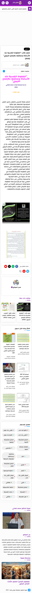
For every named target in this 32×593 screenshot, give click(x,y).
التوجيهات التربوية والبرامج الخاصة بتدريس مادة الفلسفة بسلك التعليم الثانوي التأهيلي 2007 (9, 349)
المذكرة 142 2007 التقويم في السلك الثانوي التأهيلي (24, 376)
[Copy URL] (20, 271)
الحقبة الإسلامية (8, 470)
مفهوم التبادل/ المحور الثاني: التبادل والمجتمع (14, 9)
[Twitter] (9, 266)
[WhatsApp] (13, 266)
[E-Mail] (6, 266)
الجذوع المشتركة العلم (9, 465)
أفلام (22, 470)
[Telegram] (28, 271)
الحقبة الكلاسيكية (8, 487)
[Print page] (24, 271)
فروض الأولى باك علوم (9, 476)
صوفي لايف (13, 590)
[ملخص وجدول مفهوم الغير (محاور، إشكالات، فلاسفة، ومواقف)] (23, 337)
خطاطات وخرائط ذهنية (23, 448)
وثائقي (8, 496)
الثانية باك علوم (8, 435)
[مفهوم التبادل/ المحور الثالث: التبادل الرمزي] (16, 570)
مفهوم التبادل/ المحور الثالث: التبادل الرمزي (18, 583)
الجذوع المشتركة (22, 487)
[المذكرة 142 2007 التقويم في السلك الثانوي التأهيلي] (23, 367)
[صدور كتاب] (23, 307)
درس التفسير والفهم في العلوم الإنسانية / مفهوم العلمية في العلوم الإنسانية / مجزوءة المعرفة (9, 379)
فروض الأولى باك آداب (23, 476)
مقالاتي (8, 482)
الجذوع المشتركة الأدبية (23, 441)
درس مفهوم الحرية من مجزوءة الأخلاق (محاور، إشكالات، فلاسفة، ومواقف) (10, 408)
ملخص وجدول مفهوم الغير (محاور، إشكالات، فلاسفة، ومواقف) (23, 346)
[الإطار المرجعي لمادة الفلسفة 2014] (23, 398)
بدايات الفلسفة (8, 492)
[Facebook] (17, 266)
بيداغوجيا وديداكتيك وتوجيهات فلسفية (8, 456)
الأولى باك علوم (8, 430)
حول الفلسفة (22, 496)
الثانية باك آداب (23, 430)
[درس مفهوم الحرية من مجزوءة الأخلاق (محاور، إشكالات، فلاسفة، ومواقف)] (9, 398)
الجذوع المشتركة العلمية (9, 441)
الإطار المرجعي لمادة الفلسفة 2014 (24, 405)
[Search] (7, 2)
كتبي (26, 49)
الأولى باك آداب (22, 435)
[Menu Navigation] (26, 3)
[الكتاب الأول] (8, 307)
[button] (3, 2)
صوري (22, 464)
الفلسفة (22, 492)
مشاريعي (8, 448)
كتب (22, 456)
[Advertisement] (16, 29)
